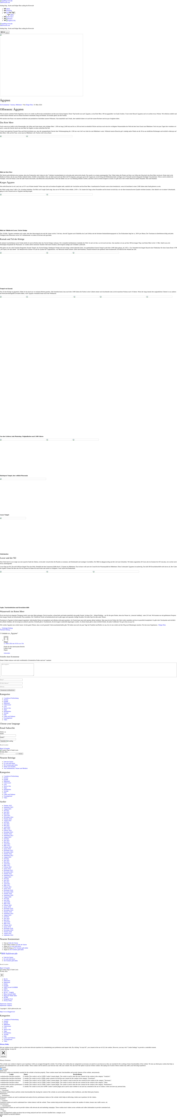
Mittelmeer (19, 105)
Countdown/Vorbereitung (11, 698)
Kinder (6, 984)
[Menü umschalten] (13, 13)
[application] (10, 13)
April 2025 (7, 815)
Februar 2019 (8, 925)
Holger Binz (162, 625)
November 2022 (8, 852)
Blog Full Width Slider (10, 995)
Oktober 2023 (8, 834)
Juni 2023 (6, 840)
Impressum (7, 982)
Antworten (7, 653)
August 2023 (7, 837)
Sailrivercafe (11, 953)
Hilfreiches (7, 980)
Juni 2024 (6, 824)
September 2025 (8, 807)
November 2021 (8, 872)
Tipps (5, 710)
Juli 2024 (6, 822)
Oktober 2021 (8, 873)
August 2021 (7, 877)
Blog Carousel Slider (10, 994)
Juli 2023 (6, 839)
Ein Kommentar (4, 105)
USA (5, 706)
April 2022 (7, 864)
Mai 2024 (6, 825)
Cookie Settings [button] (4, 1049)
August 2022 (7, 857)
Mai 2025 (6, 814)
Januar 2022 (7, 868)
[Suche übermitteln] (17, 754)
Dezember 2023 (8, 832)
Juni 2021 (6, 880)
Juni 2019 (6, 918)
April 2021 (7, 883)
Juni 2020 (6, 900)
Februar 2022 (8, 867)
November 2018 (8, 930)
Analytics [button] (3, 1099)
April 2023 (7, 844)
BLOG (6, 979)
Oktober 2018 (8, 932)
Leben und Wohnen (9, 716)
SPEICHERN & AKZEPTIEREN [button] (10, 1114)
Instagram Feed (8, 999)
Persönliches (7, 711)
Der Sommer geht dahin (11, 765)
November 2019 (8, 910)
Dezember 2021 (8, 870)
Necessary (5, 1069)
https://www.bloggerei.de (7, 1011)
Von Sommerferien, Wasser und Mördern (16, 768)
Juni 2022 (6, 860)
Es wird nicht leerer (9, 763)
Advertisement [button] (4, 1104)
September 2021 (8, 875)
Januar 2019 (7, 927)
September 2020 (8, 895)
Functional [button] (3, 1088)
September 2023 (8, 835)
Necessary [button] (3, 1067)
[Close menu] (2, 975)
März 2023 (7, 845)
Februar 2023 (8, 847)
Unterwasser (7, 705)
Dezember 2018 (8, 928)
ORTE (6, 989)
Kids (5, 715)
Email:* (2, 737)
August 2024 (7, 820)
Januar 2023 (7, 849)
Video (5, 719)
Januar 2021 (7, 888)
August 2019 (7, 915)
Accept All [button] (13, 1049)
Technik (6, 713)
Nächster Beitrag (6, 630)
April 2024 (7, 827)
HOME (6, 997)
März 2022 (7, 865)
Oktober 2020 (8, 893)
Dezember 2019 (8, 908)
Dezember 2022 (8, 850)
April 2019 (7, 922)
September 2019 (8, 913)
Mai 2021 (6, 882)
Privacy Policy (8, 1000)
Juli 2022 (6, 859)
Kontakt (6, 985)
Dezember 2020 (8, 890)
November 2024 (8, 817)
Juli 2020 (6, 898)
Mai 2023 (6, 842)
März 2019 (7, 923)
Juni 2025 (6, 812)
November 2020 (8, 892)
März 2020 (7, 903)
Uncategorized (8, 718)
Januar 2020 (7, 907)
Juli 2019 (6, 917)
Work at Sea (7, 708)
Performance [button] (3, 1093)
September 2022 (8, 855)
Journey (12, 105)
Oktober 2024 (8, 819)
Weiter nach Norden (9, 766)
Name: (2, 733)
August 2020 (7, 897)
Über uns (6, 990)
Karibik (6, 701)
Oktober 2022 (8, 854)
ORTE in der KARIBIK (11, 987)
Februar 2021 (8, 887)
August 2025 (7, 809)
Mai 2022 (6, 862)
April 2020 (7, 902)
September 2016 (8, 935)
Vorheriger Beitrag (6, 628)
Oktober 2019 (8, 912)
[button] (88, 1004)
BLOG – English (9, 992)
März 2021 (7, 885)
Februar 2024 (8, 830)
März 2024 (7, 829)
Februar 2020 (8, 905)
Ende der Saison (8, 761)
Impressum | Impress (6, 1005)
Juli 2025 (6, 810)
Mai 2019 (6, 920)
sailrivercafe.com (5, 2)
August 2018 (7, 933)
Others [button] (2, 1109)
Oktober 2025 (8, 805)
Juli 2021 (6, 878)
